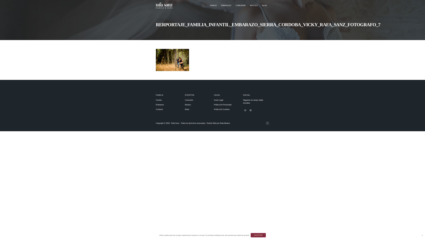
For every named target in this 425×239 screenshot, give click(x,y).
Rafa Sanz (175, 123)
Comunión (189, 100)
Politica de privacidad (222, 105)
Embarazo (160, 105)
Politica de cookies (222, 109)
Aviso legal (218, 100)
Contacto (159, 109)
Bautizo (188, 105)
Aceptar (258, 235)
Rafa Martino (225, 123)
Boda (187, 109)
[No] (422, 235)
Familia (159, 100)
